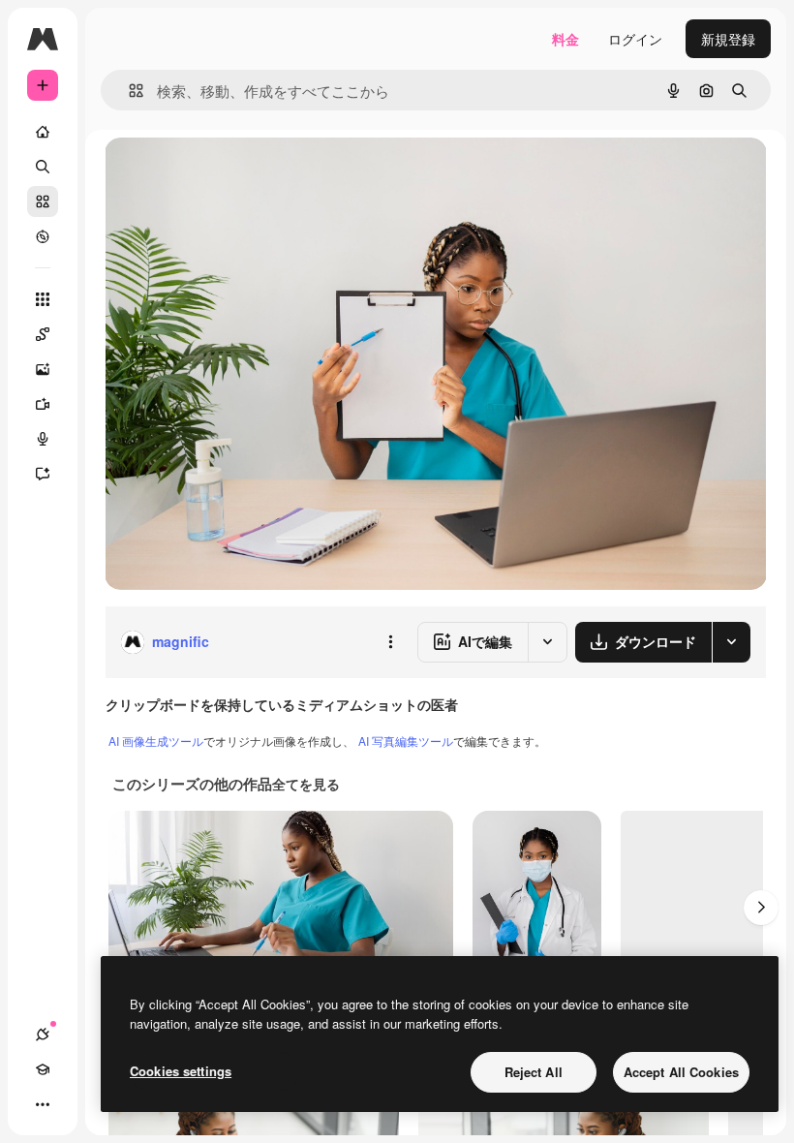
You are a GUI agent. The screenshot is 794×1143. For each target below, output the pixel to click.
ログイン (635, 38)
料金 (565, 38)
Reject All (533, 1072)
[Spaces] (42, 334)
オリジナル (237, 174)
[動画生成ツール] (42, 403)
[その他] (42, 1104)
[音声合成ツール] (42, 438)
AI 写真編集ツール (405, 740)
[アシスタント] (42, 473)
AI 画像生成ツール (155, 740)
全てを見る (306, 783)
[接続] (42, 1034)
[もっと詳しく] (42, 236)
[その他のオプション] (390, 642)
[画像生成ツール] (42, 369)
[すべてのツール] (42, 299)
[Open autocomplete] (128, 90)
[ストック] (42, 201)
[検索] (42, 166)
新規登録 (728, 38)
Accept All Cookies (681, 1072)
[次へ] (761, 907)
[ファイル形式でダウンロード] (731, 642)
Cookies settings (180, 1071)
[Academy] (42, 1069)
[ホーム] (42, 131)
